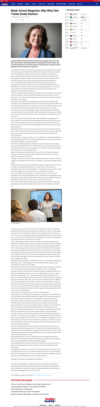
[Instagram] (95, 0)
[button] (96, 4)
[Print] (22, 19)
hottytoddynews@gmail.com (42, 375)
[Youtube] (98, 0)
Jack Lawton (15, 17)
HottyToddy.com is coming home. (22, 389)
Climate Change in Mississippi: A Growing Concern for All (30, 394)
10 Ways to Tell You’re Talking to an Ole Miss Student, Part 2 (31, 384)
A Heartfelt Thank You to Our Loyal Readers (25, 391)
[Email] (19, 19)
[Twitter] (97, 0)
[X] (15, 19)
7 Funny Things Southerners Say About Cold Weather (28, 386)
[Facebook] (93, 0)
